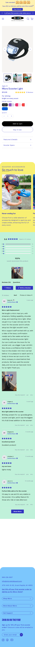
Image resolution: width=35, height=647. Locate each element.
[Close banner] (33, 6)
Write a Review (26, 288)
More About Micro (10, 606)
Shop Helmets (17, 9)
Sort (15, 295)
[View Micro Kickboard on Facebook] (7, 639)
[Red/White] (25, 104)
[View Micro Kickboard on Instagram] (3, 639)
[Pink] (18, 104)
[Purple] (11, 104)
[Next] (33, 13)
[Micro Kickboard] (17, 19)
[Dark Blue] (5, 108)
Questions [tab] (16, 282)
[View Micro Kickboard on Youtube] (11, 639)
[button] (27, 18)
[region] (17, 273)
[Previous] (2, 13)
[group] (17, 13)
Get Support (8, 613)
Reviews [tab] (6, 282)
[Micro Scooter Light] (7, 77)
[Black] (5, 104)
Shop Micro (7, 598)
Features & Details (10, 139)
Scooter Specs (9, 145)
